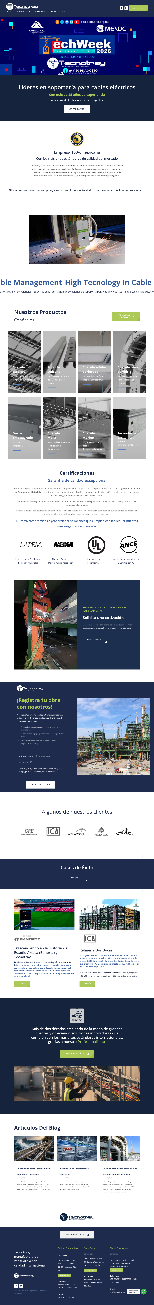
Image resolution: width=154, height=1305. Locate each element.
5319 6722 (62, 1287)
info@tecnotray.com (66, 1297)
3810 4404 (131, 1279)
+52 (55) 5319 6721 (66, 1284)
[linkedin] (126, 8)
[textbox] (68, 1263)
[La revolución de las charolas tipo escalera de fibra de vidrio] (120, 1148)
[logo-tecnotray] (22, 4)
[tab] (25, 755)
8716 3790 (88, 1282)
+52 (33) (113, 1279)
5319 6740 (72, 1287)
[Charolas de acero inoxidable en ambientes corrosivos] (34, 1148)
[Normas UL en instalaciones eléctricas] (77, 1148)
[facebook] (121, 8)
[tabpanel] (40, 771)
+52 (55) (87, 1279)
